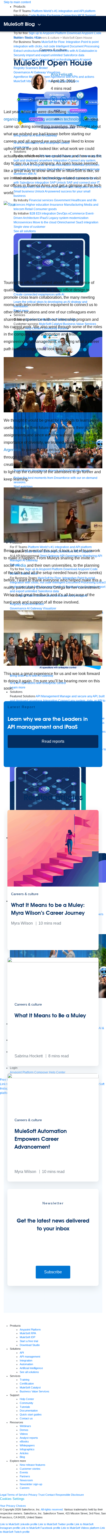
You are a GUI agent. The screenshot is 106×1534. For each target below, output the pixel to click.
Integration (26, 1360)
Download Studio (30, 1345)
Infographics (27, 1449)
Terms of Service (17, 1494)
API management (30, 1356)
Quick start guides (31, 1414)
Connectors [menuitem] (69, 15)
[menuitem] (63, 11)
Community (26, 1402)
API (22, 1352)
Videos (24, 1433)
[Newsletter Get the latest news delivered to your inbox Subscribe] (53, 1285)
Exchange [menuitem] (54, 15)
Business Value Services (34, 1391)
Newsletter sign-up (31, 1484)
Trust (41, 1494)
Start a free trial (29, 1341)
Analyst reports (29, 1437)
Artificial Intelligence (31, 1368)
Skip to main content (17, 2)
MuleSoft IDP (27, 1337)
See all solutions (29, 1372)
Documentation (29, 1410)
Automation (26, 1364)
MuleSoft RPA (28, 1333)
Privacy (32, 1494)
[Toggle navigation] (39, 24)
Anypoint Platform (30, 1329)
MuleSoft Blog (19, 24)
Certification (27, 1383)
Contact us (26, 1418)
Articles (24, 1453)
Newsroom (26, 1480)
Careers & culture (53, 50)
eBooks (24, 1441)
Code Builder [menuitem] (37, 15)
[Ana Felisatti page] (39, 81)
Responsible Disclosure (69, 1494)
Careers (25, 1487)
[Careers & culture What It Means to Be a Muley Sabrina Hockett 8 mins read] (53, 1065)
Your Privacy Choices (13, 1505)
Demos (24, 1429)
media (20, 565)
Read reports (53, 741)
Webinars (25, 1426)
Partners (25, 1476)
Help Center (27, 1399)
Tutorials (25, 1406)
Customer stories (30, 1468)
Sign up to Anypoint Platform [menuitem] (47, 33)
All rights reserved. (52, 1509)
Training (24, 1379)
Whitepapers (27, 1445)
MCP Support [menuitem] (87, 15)
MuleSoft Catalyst (30, 1387)
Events (24, 1472)
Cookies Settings (12, 1499)
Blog (22, 1456)
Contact (50, 1494)
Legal (3, 1494)
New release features (32, 1464)
